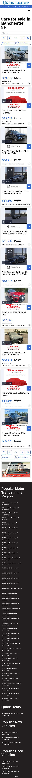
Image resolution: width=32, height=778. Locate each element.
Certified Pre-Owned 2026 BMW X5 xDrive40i (13, 71)
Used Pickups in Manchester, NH (10, 772)
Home (2, 7)
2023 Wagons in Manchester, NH (10, 699)
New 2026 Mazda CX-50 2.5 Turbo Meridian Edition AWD (14, 233)
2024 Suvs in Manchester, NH (10, 538)
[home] (16, 2)
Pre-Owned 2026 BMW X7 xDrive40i (14, 112)
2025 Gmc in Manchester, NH (9, 614)
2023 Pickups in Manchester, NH (10, 599)
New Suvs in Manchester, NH (9, 733)
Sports (24, 7)
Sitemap (16, 776)
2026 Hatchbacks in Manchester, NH (11, 564)
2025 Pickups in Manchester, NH (10, 634)
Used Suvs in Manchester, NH (10, 762)
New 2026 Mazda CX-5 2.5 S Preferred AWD (15, 152)
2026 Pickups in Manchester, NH (10, 518)
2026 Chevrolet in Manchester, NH (11, 559)
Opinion (29, 7)
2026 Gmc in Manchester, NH (9, 523)
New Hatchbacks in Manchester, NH (11, 743)
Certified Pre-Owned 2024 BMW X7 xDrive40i (13, 434)
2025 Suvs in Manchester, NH (10, 533)
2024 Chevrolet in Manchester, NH (11, 664)
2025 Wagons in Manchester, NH (10, 654)
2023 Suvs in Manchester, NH (10, 548)
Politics (12, 7)
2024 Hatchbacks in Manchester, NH (11, 684)
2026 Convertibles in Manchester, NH (12, 589)
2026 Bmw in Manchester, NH (10, 513)
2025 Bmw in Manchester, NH (10, 528)
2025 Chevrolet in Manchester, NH (11, 644)
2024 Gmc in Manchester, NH (9, 594)
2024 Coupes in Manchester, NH (10, 689)
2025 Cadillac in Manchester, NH (10, 639)
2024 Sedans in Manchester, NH (10, 579)
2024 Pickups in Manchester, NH (10, 604)
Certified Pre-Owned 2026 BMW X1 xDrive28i (13, 354)
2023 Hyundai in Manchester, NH (10, 674)
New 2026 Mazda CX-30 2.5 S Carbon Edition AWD (15, 192)
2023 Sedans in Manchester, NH (10, 574)
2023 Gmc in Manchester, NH (9, 629)
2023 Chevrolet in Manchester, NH (11, 609)
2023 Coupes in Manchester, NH (10, 694)
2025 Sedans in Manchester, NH (10, 569)
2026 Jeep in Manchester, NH (10, 679)
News (7, 7)
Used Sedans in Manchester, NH (10, 767)
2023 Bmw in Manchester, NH (10, 543)
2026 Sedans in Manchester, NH (10, 584)
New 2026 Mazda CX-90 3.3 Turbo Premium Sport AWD (14, 273)
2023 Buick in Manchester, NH (10, 669)
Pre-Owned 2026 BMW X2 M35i (14, 313)
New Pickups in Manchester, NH (10, 738)
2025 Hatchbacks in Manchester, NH (11, 649)
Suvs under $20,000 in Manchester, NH (12, 714)
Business (18, 7)
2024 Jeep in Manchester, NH (10, 624)
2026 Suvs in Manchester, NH (10, 503)
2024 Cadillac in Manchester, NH (10, 619)
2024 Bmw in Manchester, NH (10, 553)
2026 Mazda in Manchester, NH (10, 508)
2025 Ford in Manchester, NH (9, 659)
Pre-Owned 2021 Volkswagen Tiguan (15, 394)
